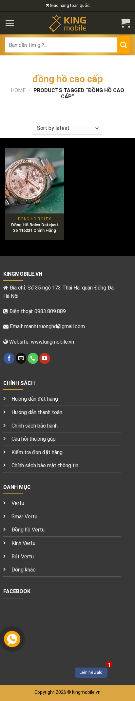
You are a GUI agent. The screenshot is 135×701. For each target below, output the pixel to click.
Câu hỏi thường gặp (33, 439)
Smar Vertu (24, 516)
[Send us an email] (21, 358)
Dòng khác (23, 570)
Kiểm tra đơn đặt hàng (37, 452)
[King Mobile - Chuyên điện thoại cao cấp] (67, 22)
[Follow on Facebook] (9, 358)
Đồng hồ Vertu (28, 530)
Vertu (17, 503)
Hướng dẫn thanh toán (36, 412)
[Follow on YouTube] (44, 358)
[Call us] (33, 358)
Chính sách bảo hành (34, 426)
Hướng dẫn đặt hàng (34, 399)
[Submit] (123, 45)
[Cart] (125, 23)
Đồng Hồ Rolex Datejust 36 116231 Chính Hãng (34, 227)
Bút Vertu (22, 556)
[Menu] (10, 23)
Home (18, 90)
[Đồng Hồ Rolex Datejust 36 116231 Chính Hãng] (34, 180)
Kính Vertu (23, 543)
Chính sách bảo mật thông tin (44, 465)
